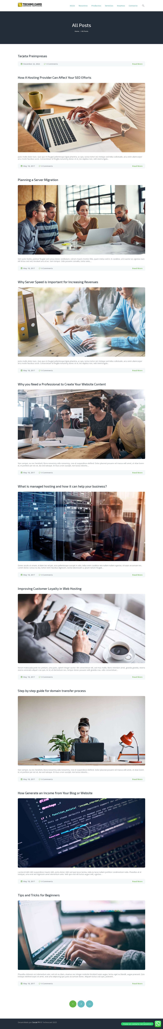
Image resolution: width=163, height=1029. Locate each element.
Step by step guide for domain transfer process (52, 691)
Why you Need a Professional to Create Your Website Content (62, 384)
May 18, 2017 (29, 166)
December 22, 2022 (31, 64)
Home (77, 31)
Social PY (36, 1022)
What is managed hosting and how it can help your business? (62, 486)
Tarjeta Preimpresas (32, 56)
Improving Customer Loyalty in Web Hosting (50, 588)
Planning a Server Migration (38, 180)
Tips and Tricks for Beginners (39, 895)
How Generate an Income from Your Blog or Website (55, 793)
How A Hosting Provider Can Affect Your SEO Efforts (54, 77)
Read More (137, 64)
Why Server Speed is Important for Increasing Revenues (58, 282)
